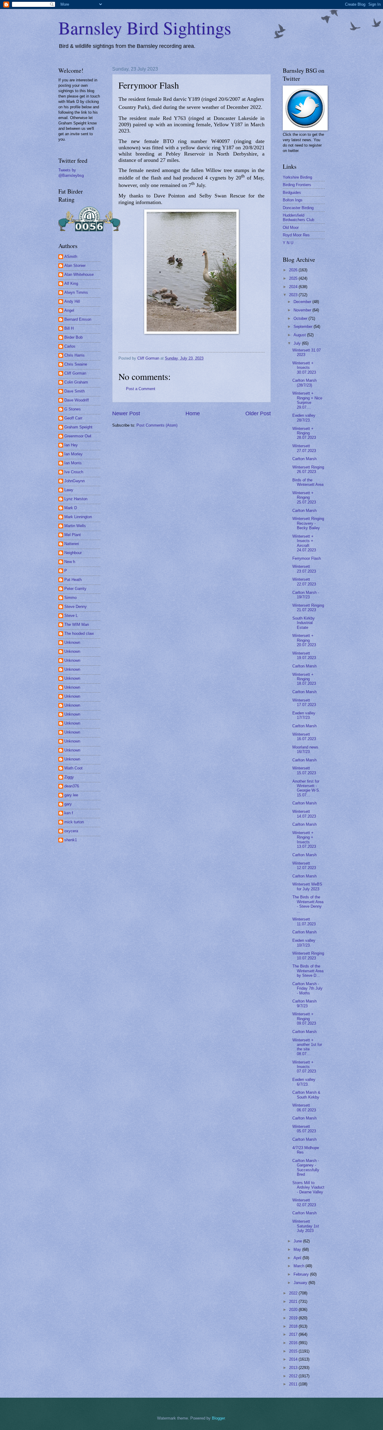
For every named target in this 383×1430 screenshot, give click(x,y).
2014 (294, 1359)
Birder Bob (73, 337)
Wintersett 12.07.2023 (304, 865)
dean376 (71, 786)
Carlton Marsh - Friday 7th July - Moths (307, 988)
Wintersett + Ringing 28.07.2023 (304, 433)
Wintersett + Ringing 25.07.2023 (304, 497)
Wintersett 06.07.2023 (304, 1107)
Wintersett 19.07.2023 (304, 655)
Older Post (258, 413)
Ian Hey (71, 445)
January (301, 1282)
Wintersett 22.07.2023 (304, 581)
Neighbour (73, 552)
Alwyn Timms (76, 292)
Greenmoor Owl (77, 436)
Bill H (69, 328)
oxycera (71, 831)
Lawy (68, 490)
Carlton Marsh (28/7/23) (304, 382)
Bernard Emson (77, 319)
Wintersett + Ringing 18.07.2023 (304, 679)
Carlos (69, 346)
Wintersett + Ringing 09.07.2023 (304, 1019)
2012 (294, 1376)
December (303, 301)
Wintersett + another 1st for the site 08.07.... (307, 1047)
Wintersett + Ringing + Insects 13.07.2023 (304, 839)
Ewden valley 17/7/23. (303, 715)
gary (68, 804)
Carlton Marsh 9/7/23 (304, 1003)
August (300, 335)
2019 (294, 1318)
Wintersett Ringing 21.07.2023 (308, 607)
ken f (68, 813)
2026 (294, 270)
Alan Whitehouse (79, 274)
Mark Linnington (78, 517)
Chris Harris (74, 355)
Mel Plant (72, 535)
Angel (69, 310)
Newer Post (126, 413)
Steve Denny (75, 606)
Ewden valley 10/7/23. (303, 942)
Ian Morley (73, 454)
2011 (294, 1384)
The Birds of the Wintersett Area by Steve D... (307, 971)
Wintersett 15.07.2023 (304, 770)
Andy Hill (72, 301)
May (298, 1249)
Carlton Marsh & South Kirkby (306, 1094)
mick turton (74, 822)
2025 (294, 278)
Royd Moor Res (296, 235)
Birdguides (292, 192)
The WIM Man (76, 624)
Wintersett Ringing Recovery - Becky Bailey (308, 523)
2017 (294, 1334)
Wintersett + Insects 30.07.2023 (304, 368)
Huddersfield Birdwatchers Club (298, 217)
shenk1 (70, 840)
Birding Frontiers (297, 184)
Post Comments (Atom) (156, 425)
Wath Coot (73, 768)
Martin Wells (75, 526)
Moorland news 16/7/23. (305, 749)
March (300, 1266)
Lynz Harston (75, 499)
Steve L (71, 615)
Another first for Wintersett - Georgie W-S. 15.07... (306, 788)
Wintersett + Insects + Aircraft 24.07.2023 (304, 543)
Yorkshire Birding (297, 177)
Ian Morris (73, 463)
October (301, 318)
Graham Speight (78, 427)
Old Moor (291, 227)
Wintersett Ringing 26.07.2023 (308, 469)
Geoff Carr (73, 418)
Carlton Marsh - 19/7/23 (305, 594)
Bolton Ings (293, 200)
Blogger (218, 1418)
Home (193, 413)
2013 (294, 1367)
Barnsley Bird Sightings (144, 27)
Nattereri (71, 543)
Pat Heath (73, 579)
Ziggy (69, 777)
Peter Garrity (75, 588)
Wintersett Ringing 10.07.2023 (308, 955)
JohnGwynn (74, 481)
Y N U (288, 243)
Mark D (70, 508)
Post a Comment (140, 389)
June (298, 1241)
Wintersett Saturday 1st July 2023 (305, 1226)
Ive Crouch (73, 472)
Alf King (71, 283)
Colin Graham (76, 382)
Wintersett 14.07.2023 (304, 813)
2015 (294, 1351)
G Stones (72, 409)
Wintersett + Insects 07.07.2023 (304, 1067)
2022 (294, 1293)
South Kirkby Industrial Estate (303, 623)
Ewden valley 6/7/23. (303, 1081)
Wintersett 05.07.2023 (304, 1128)
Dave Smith (74, 391)
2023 (294, 295)
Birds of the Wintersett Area (307, 482)
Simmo (70, 597)
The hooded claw (79, 633)
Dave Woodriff (76, 400)
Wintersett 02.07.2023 (304, 1202)
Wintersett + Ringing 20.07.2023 (304, 640)
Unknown (72, 642)
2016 (294, 1343)
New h (69, 561)
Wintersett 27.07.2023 (304, 448)
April (298, 1258)
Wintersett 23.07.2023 (304, 568)
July (298, 343)
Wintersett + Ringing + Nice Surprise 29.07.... (307, 400)
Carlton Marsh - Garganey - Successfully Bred (305, 1167)
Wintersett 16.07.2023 (304, 736)
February (302, 1274)
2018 (294, 1326)
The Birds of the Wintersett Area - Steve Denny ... (307, 904)
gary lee (71, 795)
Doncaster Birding (298, 208)
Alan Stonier (75, 265)
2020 (294, 1309)
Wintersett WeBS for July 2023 (307, 886)
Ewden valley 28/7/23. (303, 417)
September (304, 326)
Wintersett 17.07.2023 (304, 702)
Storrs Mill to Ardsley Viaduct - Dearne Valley (308, 1187)
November (303, 310)
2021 (294, 1301)
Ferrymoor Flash (306, 558)
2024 (294, 287)
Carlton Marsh (304, 459)
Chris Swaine (75, 364)
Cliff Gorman (75, 373)
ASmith (70, 256)
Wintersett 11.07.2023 (304, 921)
